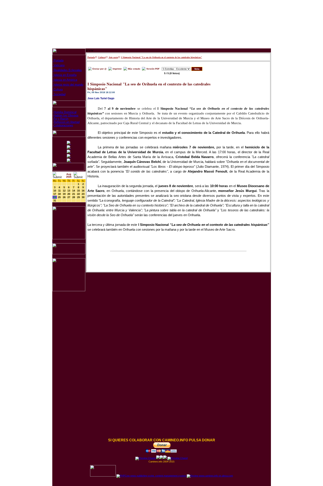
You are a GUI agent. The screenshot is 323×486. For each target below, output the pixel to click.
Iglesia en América (65, 79)
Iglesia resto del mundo (68, 84)
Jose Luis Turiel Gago (100, 98)
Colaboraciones (63, 125)
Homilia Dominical (65, 112)
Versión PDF (153, 69)
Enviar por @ (100, 69)
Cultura (58, 89)
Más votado (134, 69)
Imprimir (117, 69)
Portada (58, 60)
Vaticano (59, 65)
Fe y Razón (61, 118)
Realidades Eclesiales (67, 70)
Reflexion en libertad (67, 122)
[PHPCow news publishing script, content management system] (151, 475)
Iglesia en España (64, 75)
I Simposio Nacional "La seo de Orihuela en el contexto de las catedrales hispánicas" (161, 57)
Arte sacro (113, 57)
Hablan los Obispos (66, 115)
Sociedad (59, 94)
